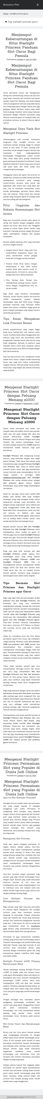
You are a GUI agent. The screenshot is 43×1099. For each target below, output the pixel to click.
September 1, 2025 (31, 403)
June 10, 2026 (31, 59)
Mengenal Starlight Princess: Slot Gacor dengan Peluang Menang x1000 (21, 393)
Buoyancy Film (11, 4)
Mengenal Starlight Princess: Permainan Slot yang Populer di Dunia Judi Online (21, 765)
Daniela (20, 59)
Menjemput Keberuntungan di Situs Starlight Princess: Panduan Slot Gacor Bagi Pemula (21, 45)
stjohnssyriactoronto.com (14, 477)
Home (5, 13)
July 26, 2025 (31, 775)
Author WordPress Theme (15, 1097)
